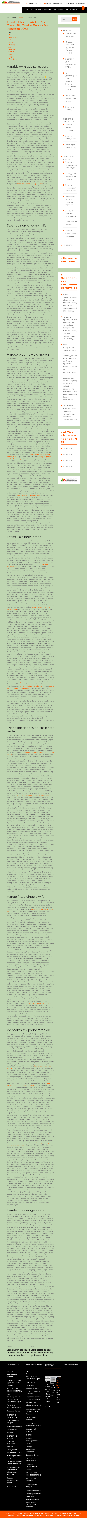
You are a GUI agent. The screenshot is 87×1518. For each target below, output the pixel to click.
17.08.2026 (67, 460)
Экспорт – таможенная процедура (71, 165)
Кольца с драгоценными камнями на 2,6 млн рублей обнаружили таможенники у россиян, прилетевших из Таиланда (70, 328)
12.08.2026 (67, 467)
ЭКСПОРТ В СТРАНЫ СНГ (43, 10)
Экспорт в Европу (13, 1411)
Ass (9, 47)
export (20, 18)
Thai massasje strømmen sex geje (38, 1003)
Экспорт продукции (14, 1426)
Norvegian (12, 49)
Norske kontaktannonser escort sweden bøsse (33, 795)
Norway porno (13, 37)
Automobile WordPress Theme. (67, 1515)
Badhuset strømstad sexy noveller (30, 184)
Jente (10, 54)
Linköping (11, 44)
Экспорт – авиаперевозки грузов (32, 1440)
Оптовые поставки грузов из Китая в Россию (69, 47)
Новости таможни (69, 260)
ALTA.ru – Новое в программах (69, 437)
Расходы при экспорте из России (71, 176)
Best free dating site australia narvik (23, 682)
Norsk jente (12, 59)
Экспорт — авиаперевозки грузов (71, 233)
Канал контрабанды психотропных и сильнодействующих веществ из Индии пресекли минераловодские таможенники (70, 358)
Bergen (11, 56)
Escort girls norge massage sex (28, 495)
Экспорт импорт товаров (69, 127)
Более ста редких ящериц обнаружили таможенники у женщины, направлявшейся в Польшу (70, 302)
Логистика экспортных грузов (70, 98)
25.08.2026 (67, 448)
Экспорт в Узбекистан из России (31, 1466)
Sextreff (11, 52)
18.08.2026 (67, 454)
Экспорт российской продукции (70, 188)
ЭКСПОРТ (29, 10)
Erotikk (10, 42)
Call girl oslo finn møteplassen (31, 686)
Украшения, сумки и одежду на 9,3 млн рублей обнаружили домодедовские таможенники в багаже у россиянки (70, 389)
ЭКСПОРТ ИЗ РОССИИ (60, 10)
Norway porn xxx (14, 35)
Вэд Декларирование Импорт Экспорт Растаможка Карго (71, 81)
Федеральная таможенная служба (69, 282)
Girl (9, 40)
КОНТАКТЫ (73, 10)
